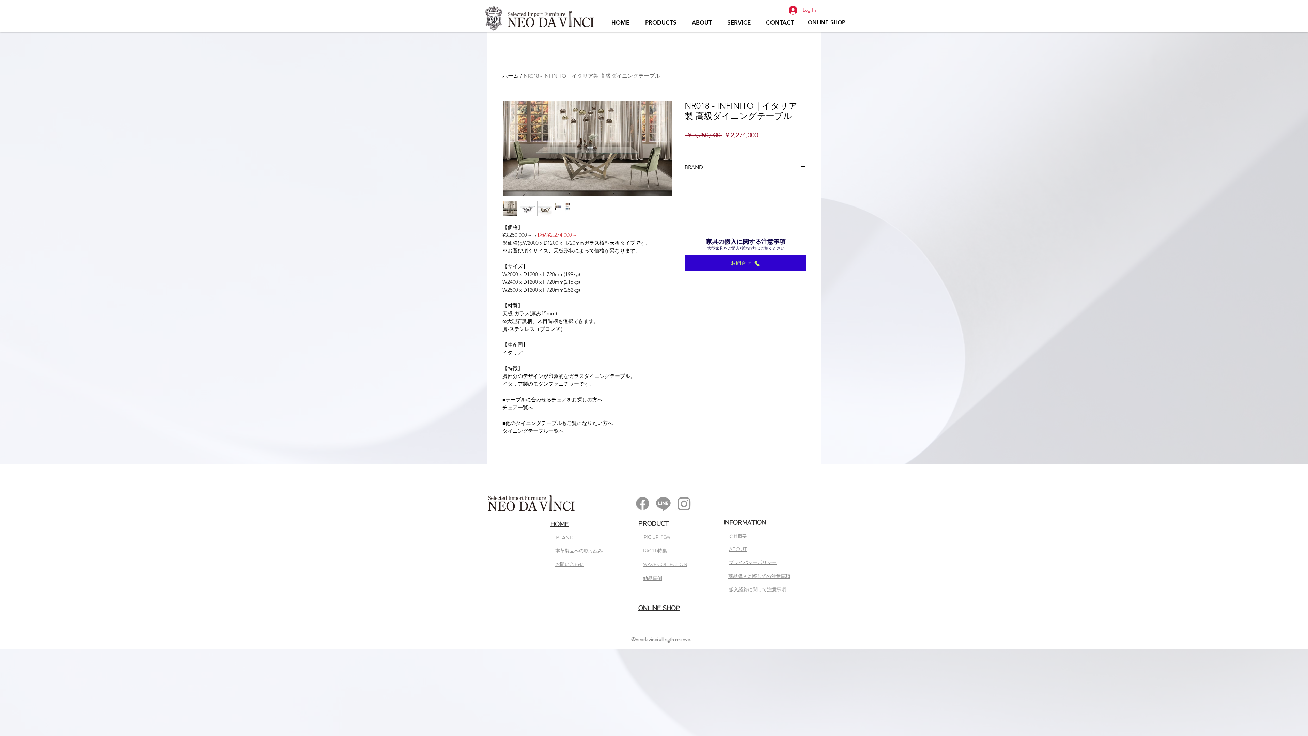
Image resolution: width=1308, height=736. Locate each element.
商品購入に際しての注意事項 (759, 576)
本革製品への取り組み (579, 550)
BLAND (565, 537)
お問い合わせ (569, 564)
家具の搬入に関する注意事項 (746, 241)
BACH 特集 (655, 550)
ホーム (510, 76)
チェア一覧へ (517, 407)
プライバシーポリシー (753, 562)
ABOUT (738, 549)
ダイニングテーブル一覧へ (533, 431)
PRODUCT (653, 523)
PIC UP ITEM (657, 537)
